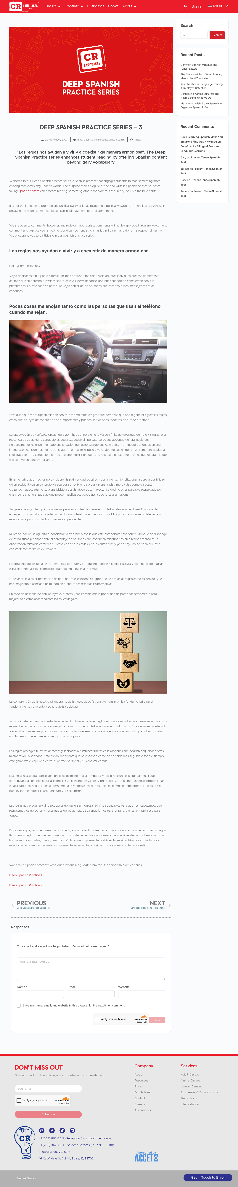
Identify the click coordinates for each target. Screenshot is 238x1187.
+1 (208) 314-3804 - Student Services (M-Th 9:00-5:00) (76, 1145)
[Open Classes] (59, 6)
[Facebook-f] (52, 1130)
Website (124, 987)
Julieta (185, 168)
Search (187, 25)
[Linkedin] (72, 1130)
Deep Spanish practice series (99, 140)
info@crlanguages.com (54, 1151)
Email (73, 987)
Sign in (197, 6)
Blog (79, 140)
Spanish (120, 140)
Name (22, 987)
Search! (217, 34)
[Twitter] (62, 1130)
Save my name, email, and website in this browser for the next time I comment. (73, 1005)
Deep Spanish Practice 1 (25, 875)
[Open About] (135, 6)
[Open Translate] (81, 6)
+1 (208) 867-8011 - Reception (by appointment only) (75, 1138)
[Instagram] (41, 1130)
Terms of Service (26, 1178)
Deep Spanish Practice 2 (25, 885)
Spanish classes (28, 191)
